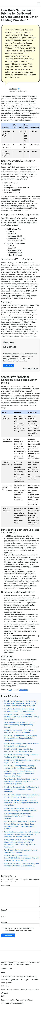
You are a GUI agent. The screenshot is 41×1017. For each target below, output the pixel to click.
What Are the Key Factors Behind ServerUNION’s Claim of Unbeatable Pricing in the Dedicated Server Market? (21, 857)
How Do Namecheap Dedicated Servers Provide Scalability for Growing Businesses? (20, 809)
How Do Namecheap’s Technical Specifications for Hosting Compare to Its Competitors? (21, 796)
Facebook (4, 1000)
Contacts (20, 1003)
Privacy (14, 1003)
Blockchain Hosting (19, 979)
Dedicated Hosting (30, 976)
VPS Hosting (18, 976)
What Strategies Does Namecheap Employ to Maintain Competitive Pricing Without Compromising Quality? (21, 781)
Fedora (16, 990)
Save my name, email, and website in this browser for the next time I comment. (19, 929)
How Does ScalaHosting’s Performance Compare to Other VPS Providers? (19, 731)
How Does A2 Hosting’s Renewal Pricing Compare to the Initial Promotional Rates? (20, 767)
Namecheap (23, 690)
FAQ (10, 690)
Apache (31, 990)
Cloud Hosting (6, 979)
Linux (37, 990)
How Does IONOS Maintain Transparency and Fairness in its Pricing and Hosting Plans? (21, 864)
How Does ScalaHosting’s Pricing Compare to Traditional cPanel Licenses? (21, 756)
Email (4, 916)
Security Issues (6, 983)
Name (4, 910)
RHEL (21, 990)
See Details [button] (9, 365)
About (30, 1000)
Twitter (18, 1000)
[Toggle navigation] (38, 3)
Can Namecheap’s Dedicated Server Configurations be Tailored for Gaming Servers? (19, 816)
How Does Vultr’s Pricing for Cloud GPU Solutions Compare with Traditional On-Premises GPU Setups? (19, 773)
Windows (4, 993)
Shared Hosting (7, 976)
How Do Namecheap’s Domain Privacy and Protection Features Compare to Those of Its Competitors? (21, 802)
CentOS (4, 990)
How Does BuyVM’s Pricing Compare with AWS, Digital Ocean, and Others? (22, 761)
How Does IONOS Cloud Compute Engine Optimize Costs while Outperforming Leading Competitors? (21, 716)
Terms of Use (6, 1003)
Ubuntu (10, 990)
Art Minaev (13, 89)
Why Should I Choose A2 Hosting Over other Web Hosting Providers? (21, 851)
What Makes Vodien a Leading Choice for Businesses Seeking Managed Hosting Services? (19, 724)
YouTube (12, 1000)
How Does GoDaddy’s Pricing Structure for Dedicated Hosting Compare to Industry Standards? (20, 738)
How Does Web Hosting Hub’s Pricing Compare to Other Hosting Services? (18, 750)
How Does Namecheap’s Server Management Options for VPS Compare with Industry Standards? (21, 789)
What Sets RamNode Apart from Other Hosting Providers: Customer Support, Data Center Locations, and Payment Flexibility (22, 834)
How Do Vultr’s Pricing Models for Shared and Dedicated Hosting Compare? (21, 744)
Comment (5, 886)
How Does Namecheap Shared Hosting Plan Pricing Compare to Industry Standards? (20, 710)
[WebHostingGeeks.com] (5, 958)
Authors (24, 1000)
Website (4, 922)
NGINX (25, 990)
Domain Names (33, 979)
